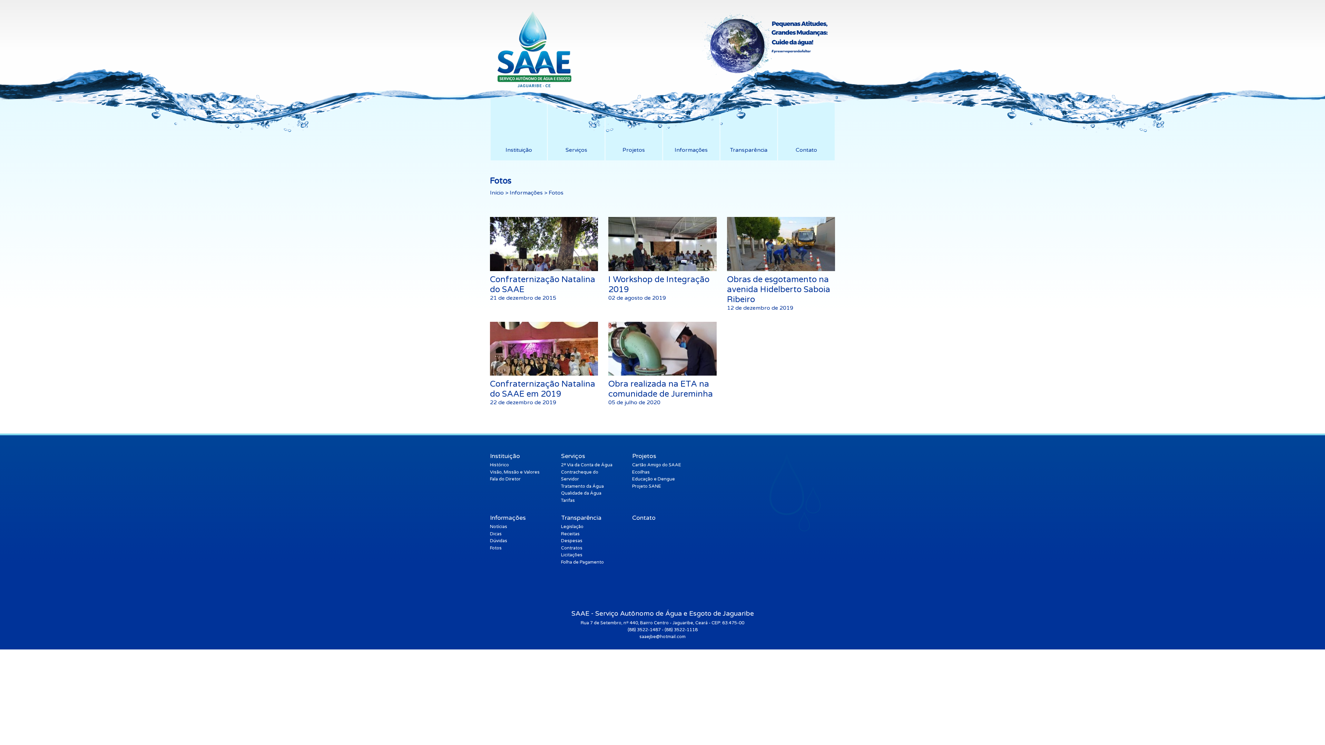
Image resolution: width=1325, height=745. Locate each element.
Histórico (499, 465)
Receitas (570, 534)
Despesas (571, 541)
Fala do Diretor (505, 479)
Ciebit (822, 643)
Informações (526, 192)
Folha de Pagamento (582, 562)
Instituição (505, 456)
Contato (644, 518)
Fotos (496, 548)
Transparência (581, 518)
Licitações (571, 555)
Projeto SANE (646, 486)
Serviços (573, 456)
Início (497, 192)
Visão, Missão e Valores (515, 472)
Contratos (571, 548)
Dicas (496, 534)
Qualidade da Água (581, 493)
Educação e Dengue (653, 479)
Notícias (498, 526)
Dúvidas (498, 541)
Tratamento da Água (582, 486)
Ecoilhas (641, 472)
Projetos (644, 456)
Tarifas (568, 500)
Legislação (572, 526)
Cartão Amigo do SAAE (656, 465)
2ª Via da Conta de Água (586, 465)
